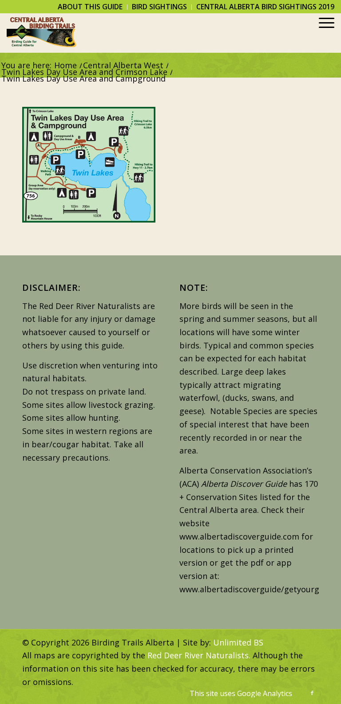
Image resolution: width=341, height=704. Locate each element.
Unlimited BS (238, 642)
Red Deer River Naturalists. (198, 655)
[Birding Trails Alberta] (42, 33)
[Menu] (322, 33)
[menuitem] (90, 7)
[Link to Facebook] (312, 693)
